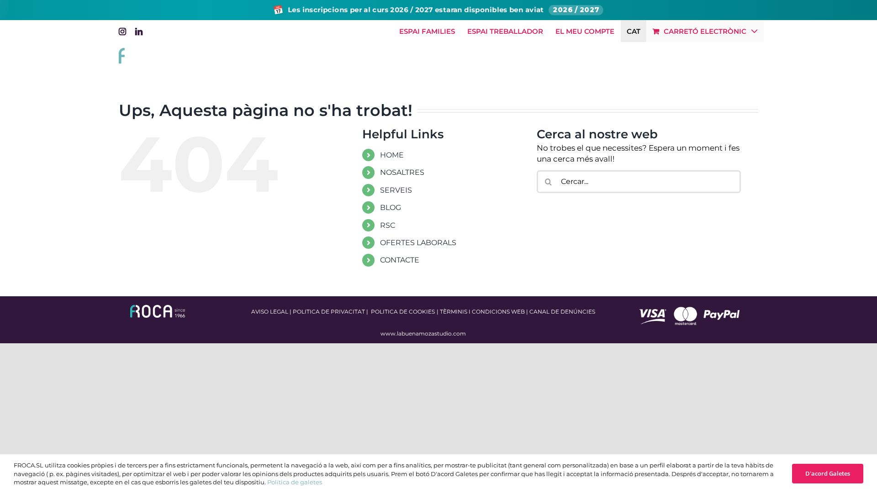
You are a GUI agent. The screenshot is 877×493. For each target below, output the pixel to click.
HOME (392, 155)
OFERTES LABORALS (418, 242)
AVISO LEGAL (269, 311)
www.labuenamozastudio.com (423, 333)
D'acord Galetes (827, 473)
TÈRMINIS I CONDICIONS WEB (482, 311)
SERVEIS (396, 190)
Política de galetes (294, 482)
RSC (387, 225)
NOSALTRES (402, 172)
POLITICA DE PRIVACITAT (329, 311)
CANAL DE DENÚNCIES (562, 311)
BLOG (390, 207)
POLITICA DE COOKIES (403, 311)
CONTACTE (399, 260)
